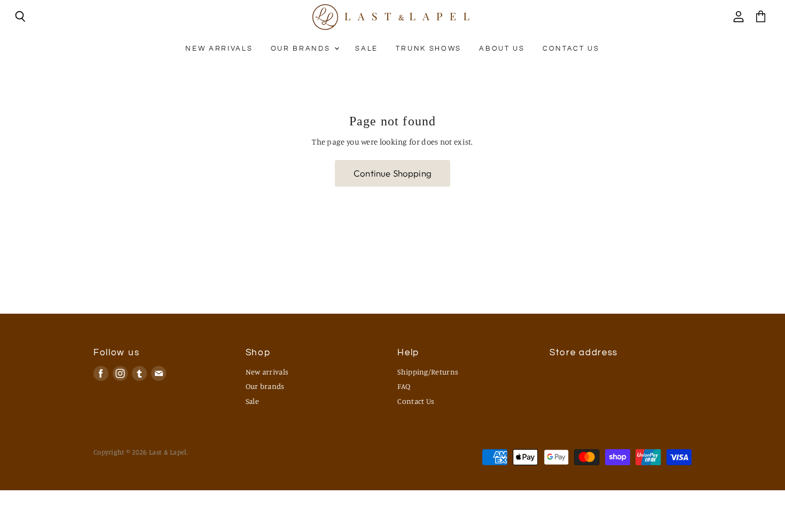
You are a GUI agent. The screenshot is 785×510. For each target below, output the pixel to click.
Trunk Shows (428, 48)
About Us (501, 48)
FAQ (403, 386)
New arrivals (219, 48)
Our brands (302, 48)
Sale (366, 48)
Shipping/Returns (427, 371)
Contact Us (571, 48)
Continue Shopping (392, 173)
